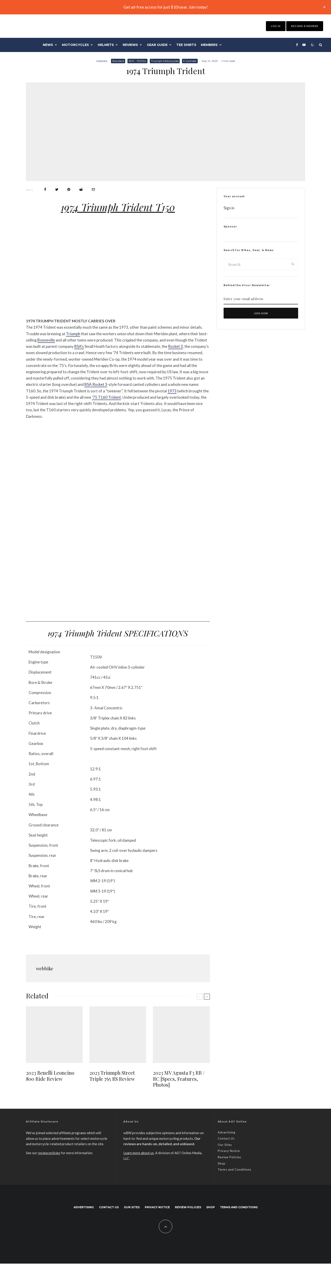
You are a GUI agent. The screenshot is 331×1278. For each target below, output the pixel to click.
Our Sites (225, 1145)
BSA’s (79, 346)
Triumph (73, 333)
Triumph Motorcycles (165, 61)
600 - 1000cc (137, 61)
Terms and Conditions (234, 1169)
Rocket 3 (175, 346)
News (48, 45)
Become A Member (304, 26)
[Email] (93, 189)
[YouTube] (304, 45)
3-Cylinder (190, 61)
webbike (101, 61)
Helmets (106, 45)
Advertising (226, 1132)
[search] (293, 264)
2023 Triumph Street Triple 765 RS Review (112, 1076)
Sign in (229, 208)
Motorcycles (75, 45)
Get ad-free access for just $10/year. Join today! (165, 7)
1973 (172, 391)
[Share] (45, 189)
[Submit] (81, 189)
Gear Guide (157, 45)
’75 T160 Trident (106, 397)
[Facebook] (297, 45)
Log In (276, 26)
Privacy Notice (229, 1151)
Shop (221, 1163)
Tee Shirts (186, 45)
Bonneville (46, 340)
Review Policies (229, 1157)
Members (209, 45)
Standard (118, 61)
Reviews (130, 45)
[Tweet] (56, 189)
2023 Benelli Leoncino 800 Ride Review (50, 1076)
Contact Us (226, 1138)
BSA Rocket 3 (95, 384)
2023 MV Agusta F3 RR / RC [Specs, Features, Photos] (179, 1079)
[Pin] (68, 189)
